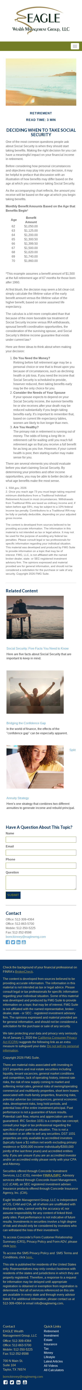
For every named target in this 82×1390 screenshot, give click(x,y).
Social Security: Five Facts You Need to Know (37, 648)
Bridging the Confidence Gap (26, 723)
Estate (48, 1340)
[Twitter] (12, 1382)
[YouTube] (25, 1382)
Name (10, 833)
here (13, 1246)
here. (30, 1257)
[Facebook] (5, 1382)
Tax (46, 1348)
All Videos (51, 1365)
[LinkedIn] (18, 1382)
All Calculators (54, 1370)
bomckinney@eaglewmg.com (26, 936)
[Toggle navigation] (75, 46)
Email (10, 846)
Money (48, 1352)
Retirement (51, 1331)
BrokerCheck (24, 971)
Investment (51, 1335)
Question (12, 872)
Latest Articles (53, 1361)
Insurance (50, 1344)
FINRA (48, 1175)
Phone (11, 859)
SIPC (57, 1175)
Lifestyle (49, 1357)
